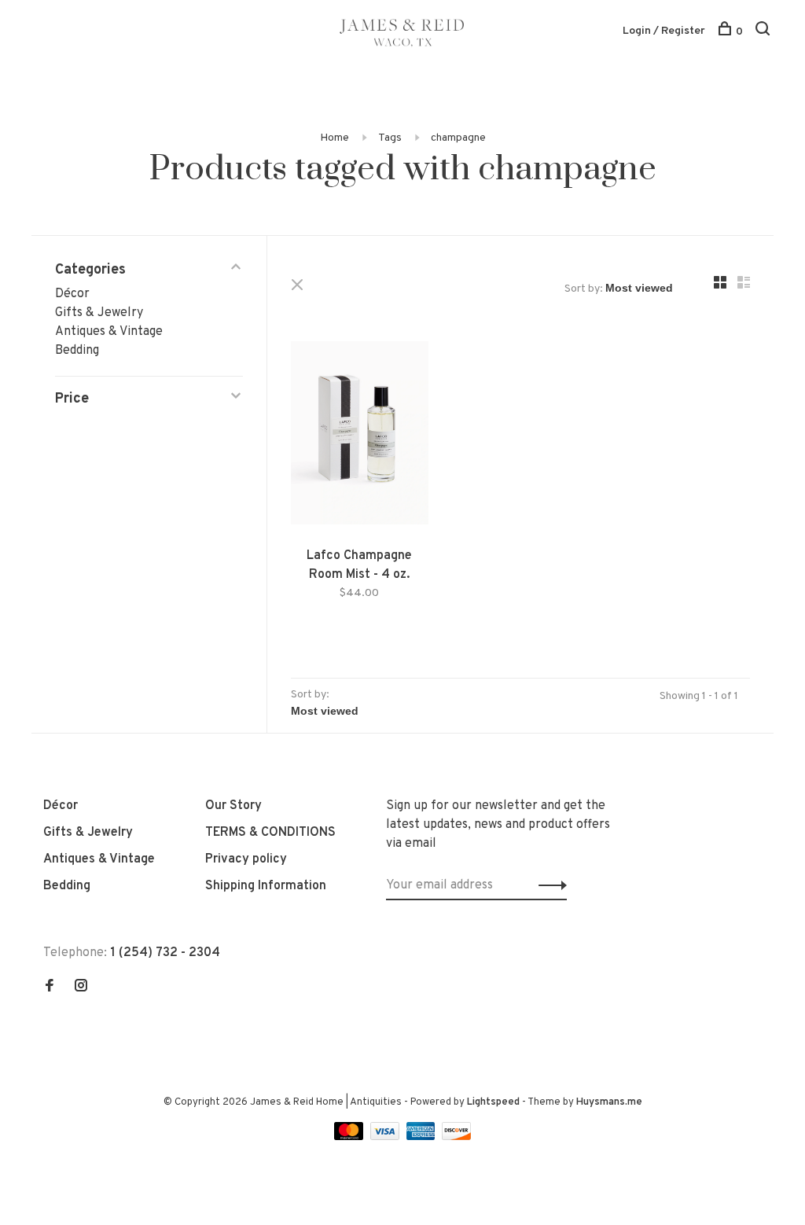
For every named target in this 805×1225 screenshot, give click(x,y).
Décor (72, 294)
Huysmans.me (609, 1102)
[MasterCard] (350, 1137)
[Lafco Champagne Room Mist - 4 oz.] (359, 436)
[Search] (764, 32)
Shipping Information (265, 886)
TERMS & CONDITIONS (270, 833)
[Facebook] (49, 987)
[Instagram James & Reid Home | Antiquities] (81, 987)
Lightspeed (493, 1102)
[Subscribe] (548, 885)
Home (334, 138)
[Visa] (386, 1137)
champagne (458, 138)
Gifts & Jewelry (99, 313)
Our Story (233, 806)
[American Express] (422, 1137)
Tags (390, 138)
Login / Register (664, 31)
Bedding (77, 351)
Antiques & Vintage (109, 332)
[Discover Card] (456, 1137)
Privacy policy (246, 859)
